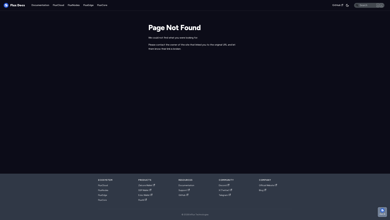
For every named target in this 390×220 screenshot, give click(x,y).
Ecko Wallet (144, 195)
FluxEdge (88, 5)
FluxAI (141, 200)
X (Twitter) (224, 190)
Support (183, 190)
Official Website (266, 185)
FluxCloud (58, 5)
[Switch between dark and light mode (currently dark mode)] (347, 5)
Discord (223, 185)
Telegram (223, 195)
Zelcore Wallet (145, 185)
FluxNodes (74, 5)
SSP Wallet (143, 190)
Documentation (40, 5)
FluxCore (102, 5)
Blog (261, 190)
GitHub (336, 5)
